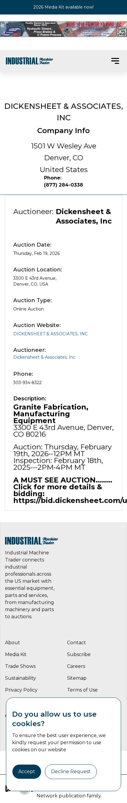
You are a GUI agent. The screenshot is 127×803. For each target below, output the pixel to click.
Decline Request (71, 771)
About (12, 642)
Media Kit (16, 654)
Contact (76, 642)
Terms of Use (82, 690)
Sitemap (77, 678)
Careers (76, 666)
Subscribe (79, 654)
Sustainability (20, 678)
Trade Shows (20, 666)
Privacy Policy (21, 690)
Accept (26, 771)
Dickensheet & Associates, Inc (50, 333)
